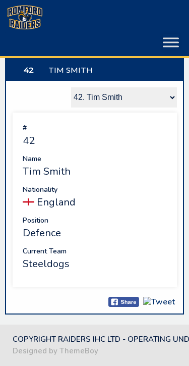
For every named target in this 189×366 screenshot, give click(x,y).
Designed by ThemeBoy (55, 351)
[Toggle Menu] (171, 42)
